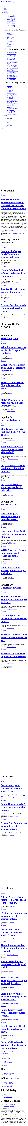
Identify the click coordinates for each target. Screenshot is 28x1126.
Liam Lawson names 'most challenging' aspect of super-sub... (14, 996)
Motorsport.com (11, 358)
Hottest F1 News (11, 19)
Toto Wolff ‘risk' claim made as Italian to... (13, 290)
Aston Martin (10, 34)
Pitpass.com (10, 104)
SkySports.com (10, 110)
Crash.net (9, 87)
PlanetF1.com (10, 105)
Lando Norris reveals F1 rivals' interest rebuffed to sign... (13, 807)
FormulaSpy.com (11, 95)
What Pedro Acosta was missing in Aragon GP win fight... (13, 350)
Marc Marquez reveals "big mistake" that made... (12, 385)
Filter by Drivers (11, 16)
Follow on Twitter (8, 1082)
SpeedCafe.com (11, 111)
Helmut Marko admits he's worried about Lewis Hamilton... (14, 273)
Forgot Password (8, 1097)
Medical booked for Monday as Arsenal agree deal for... (14, 599)
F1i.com (9, 91)
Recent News (7, 1059)
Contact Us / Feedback (9, 1104)
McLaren (9, 40)
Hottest (5, 9)
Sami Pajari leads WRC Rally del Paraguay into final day (13, 534)
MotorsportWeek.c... (13, 459)
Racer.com (9, 107)
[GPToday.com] (14, 3)
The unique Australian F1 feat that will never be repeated (14, 948)
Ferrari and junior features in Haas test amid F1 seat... (11, 788)
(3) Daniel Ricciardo (12, 55)
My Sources (10, 22)
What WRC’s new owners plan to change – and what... (13, 570)
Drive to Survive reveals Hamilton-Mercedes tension (13, 308)
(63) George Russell (12, 76)
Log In (5, 1095)
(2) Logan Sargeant (11, 54)
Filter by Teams (10, 15)
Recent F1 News (11, 21)
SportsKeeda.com (11, 647)
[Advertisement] (14, 144)
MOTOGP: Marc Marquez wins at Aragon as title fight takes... (14, 980)
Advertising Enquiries (9, 1106)
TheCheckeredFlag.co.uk (13, 112)
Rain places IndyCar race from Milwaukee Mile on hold (12, 449)
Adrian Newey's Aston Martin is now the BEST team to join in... (13, 899)
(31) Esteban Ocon (11, 72)
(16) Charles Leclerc (12, 62)
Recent (5, 11)
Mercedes (9, 41)
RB (8, 43)
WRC (8, 121)
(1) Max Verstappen (12, 52)
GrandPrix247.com (11, 100)
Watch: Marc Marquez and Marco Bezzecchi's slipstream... (13, 367)
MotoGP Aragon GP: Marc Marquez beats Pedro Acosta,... (12, 402)
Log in (2, 1)
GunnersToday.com (11, 587)
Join (7, 1)
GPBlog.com (10, 97)
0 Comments (21, 233)
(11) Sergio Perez (11, 59)
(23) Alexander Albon (12, 68)
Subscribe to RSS (8, 1086)
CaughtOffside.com (12, 609)
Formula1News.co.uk (12, 94)
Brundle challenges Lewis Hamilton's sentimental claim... (11, 254)
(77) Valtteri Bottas (11, 78)
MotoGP (9, 119)
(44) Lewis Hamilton (12, 73)
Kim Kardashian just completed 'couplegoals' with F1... (13, 964)
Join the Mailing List (9, 1085)
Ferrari (8, 36)
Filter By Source (8, 1064)
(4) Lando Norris (11, 56)
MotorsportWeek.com (12, 101)
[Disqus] (14, 689)
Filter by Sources (11, 18)
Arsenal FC (10, 125)
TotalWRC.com (9, 504)
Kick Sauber (10, 39)
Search (5, 127)
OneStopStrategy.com (12, 103)
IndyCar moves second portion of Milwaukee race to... (13, 468)
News (8, 14)
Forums (5, 1065)
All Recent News (5, 1053)
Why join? (10, 1)
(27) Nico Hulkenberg (12, 71)
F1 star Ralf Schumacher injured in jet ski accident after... (14, 826)
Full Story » (3, 231)
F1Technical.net (11, 93)
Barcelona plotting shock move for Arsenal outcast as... (14, 637)
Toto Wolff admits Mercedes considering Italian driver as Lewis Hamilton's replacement (13, 204)
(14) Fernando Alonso (12, 61)
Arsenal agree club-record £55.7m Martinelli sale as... (14, 618)
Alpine (8, 33)
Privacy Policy (7, 1074)
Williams (9, 46)
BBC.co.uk (9, 86)
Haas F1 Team (10, 37)
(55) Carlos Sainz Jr (12, 75)
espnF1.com (10, 88)
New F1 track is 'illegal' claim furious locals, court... (13, 1029)
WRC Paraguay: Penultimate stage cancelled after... (10, 516)
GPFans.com (10, 98)
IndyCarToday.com (11, 420)
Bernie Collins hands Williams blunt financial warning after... (13, 1045)
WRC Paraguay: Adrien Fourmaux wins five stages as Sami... (13, 553)
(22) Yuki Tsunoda (11, 66)
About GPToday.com (9, 1073)
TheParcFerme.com (11, 114)
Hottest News (7, 1058)
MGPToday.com (9, 338)
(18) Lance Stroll (11, 64)
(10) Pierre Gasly (11, 58)
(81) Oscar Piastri (11, 79)
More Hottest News (5, 837)
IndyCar (9, 122)
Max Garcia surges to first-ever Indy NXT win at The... (13, 432)
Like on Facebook (8, 1083)
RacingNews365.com (12, 108)
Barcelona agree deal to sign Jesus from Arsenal (13, 655)
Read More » (4, 815)
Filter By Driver (8, 1062)
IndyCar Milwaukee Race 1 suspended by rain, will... (12, 487)
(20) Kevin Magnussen (12, 65)
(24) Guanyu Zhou (11, 69)
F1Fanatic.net (10, 90)
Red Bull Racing (11, 44)
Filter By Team (7, 1061)
